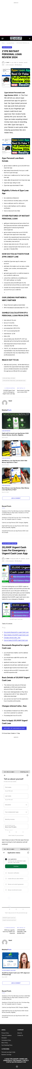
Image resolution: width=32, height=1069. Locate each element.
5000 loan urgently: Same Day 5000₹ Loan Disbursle (9, 931)
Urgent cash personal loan (9, 920)
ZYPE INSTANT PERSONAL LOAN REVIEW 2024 (14, 380)
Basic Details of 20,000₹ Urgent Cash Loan (16, 635)
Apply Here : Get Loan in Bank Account (14, 728)
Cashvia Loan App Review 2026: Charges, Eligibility (15, 522)
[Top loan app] (16, 38)
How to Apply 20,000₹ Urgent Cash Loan (16, 640)
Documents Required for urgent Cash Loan (16, 632)
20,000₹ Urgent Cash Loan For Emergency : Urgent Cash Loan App (9, 392)
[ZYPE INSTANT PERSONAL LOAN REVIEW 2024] (16, 77)
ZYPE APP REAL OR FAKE (9, 378)
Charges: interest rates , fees (12, 637)
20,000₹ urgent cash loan (9, 543)
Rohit (8, 62)
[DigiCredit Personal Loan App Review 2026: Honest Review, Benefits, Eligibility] (16, 421)
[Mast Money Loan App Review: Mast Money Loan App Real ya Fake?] (16, 476)
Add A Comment (16, 498)
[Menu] (3, 38)
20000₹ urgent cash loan (9, 917)
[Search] (29, 38)
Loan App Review (7, 47)
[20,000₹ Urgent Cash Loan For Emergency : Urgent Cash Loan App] (16, 573)
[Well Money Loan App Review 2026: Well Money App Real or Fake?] (16, 448)
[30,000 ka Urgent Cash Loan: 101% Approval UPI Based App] (16, 960)
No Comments (10, 64)
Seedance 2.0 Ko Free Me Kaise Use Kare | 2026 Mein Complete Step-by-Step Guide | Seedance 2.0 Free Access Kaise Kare (16, 512)
